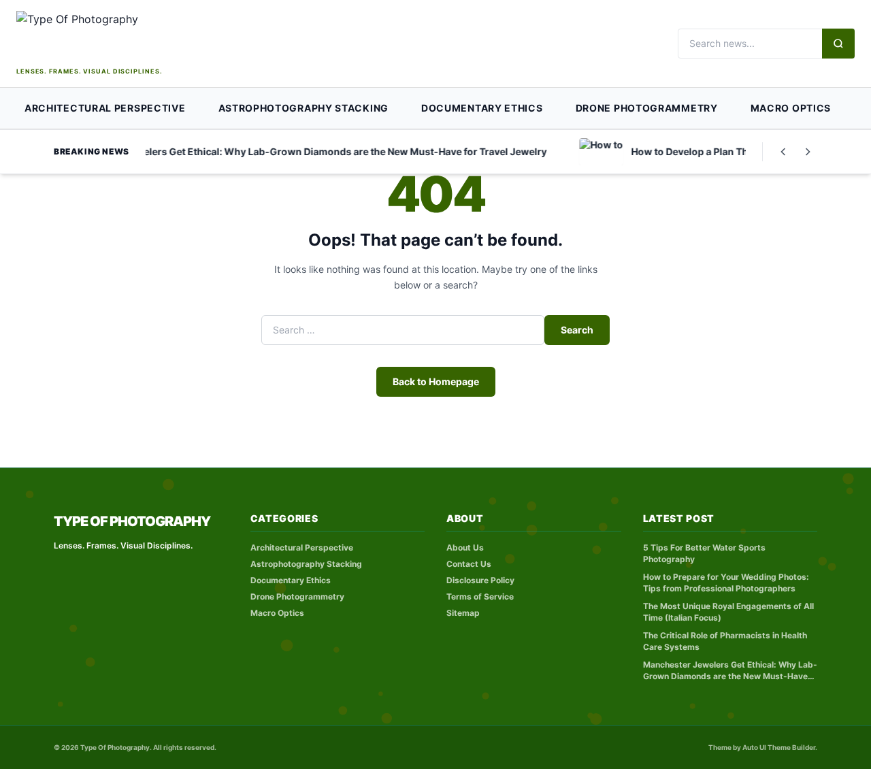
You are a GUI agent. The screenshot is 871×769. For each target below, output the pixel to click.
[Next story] (807, 151)
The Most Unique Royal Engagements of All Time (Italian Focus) (728, 612)
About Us (465, 547)
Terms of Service (480, 596)
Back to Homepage (436, 381)
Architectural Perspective (105, 108)
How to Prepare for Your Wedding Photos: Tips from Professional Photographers (726, 582)
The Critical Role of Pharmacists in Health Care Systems (725, 641)
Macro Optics (791, 108)
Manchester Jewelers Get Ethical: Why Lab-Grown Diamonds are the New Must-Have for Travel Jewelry (730, 670)
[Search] (838, 44)
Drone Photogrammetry (647, 108)
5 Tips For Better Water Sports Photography (704, 553)
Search (577, 330)
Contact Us (468, 564)
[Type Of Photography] (118, 37)
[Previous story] (783, 151)
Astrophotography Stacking (303, 108)
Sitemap (463, 613)
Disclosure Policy (480, 580)
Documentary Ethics (482, 108)
